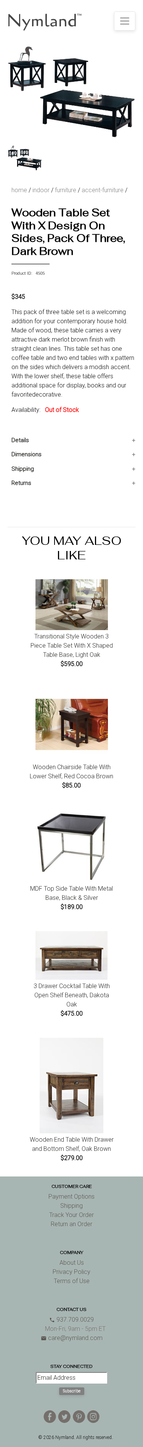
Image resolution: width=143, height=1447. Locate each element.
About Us (71, 1262)
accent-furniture (103, 190)
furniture (65, 190)
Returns (21, 483)
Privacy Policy (71, 1271)
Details (20, 440)
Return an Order (71, 1224)
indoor (41, 190)
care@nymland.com (72, 1338)
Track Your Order (71, 1215)
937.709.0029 (71, 1319)
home (19, 190)
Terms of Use (72, 1281)
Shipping (22, 468)
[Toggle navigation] (124, 21)
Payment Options (71, 1196)
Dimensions (26, 454)
